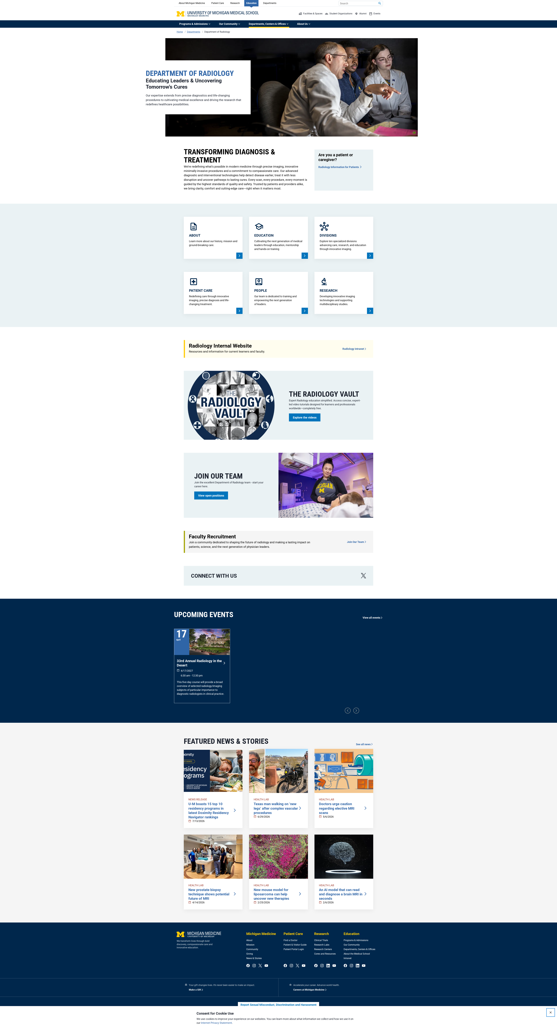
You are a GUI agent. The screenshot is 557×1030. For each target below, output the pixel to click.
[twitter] (260, 966)
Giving (249, 953)
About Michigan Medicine (192, 3)
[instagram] (254, 966)
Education (251, 3)
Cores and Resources (325, 953)
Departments (269, 3)
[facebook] (248, 966)
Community (252, 949)
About (249, 940)
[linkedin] (328, 966)
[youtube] (266, 966)
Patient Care (217, 3)
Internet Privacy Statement (216, 1022)
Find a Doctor (290, 940)
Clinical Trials (321, 940)
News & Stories (254, 958)
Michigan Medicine (261, 934)
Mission (250, 944)
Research (235, 3)
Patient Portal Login (294, 949)
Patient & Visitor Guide (295, 944)
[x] (363, 575)
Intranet (347, 958)
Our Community (352, 944)
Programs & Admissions (356, 940)
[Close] (550, 1012)
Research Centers (323, 949)
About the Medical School (357, 953)
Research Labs (321, 944)
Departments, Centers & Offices (359, 949)
